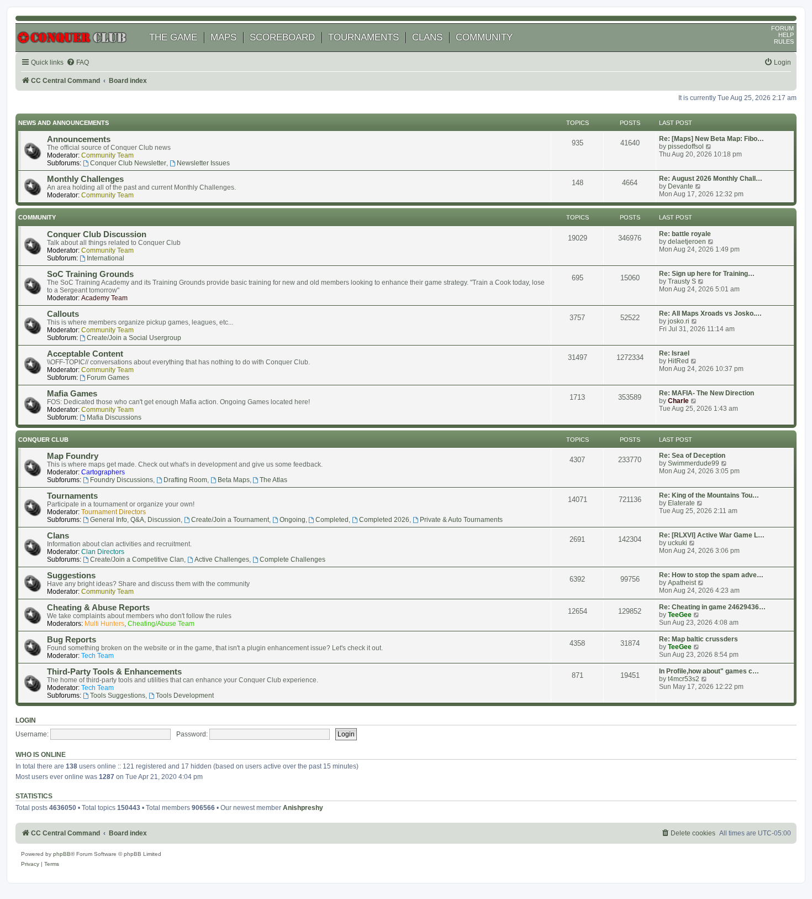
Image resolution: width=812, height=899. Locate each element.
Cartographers (103, 472)
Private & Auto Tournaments (461, 520)
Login (25, 720)
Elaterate (681, 503)
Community (37, 217)
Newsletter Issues (203, 163)
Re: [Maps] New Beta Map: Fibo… (711, 139)
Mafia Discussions (114, 417)
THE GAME (173, 37)
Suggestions (71, 575)
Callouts (63, 314)
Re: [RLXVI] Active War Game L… (711, 535)
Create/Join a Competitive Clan (137, 559)
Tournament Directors (113, 512)
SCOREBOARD (282, 37)
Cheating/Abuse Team (161, 624)
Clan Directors (102, 552)
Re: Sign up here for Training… (707, 274)
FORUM (782, 28)
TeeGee (680, 615)
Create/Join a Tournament (230, 520)
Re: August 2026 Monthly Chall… (710, 178)
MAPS (223, 37)
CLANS (427, 37)
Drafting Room (185, 480)
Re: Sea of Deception (692, 455)
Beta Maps (234, 480)
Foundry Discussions (121, 480)
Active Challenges (221, 559)
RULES (784, 41)
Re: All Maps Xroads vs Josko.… (710, 313)
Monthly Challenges (85, 179)
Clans (58, 535)
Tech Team (97, 656)
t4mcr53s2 (683, 679)
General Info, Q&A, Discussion (135, 520)
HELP (786, 35)
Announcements (78, 139)
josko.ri (678, 321)
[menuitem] (77, 62)
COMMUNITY (484, 37)
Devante (680, 186)
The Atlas (273, 480)
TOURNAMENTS (363, 37)
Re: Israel (674, 353)
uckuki (677, 543)
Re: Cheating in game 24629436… (712, 607)
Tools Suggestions (117, 695)
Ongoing (292, 520)
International (105, 258)
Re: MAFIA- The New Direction (706, 393)
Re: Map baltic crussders (698, 639)
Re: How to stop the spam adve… (711, 575)
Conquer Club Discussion (96, 234)
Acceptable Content (85, 353)
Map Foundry (72, 456)
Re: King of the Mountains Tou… (709, 495)
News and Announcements (63, 122)
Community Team (107, 155)
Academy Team (104, 298)
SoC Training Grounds (90, 274)
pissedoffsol (686, 146)
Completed (332, 520)
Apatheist (682, 583)
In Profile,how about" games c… (709, 671)
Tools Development (185, 695)
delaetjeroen (687, 241)
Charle (678, 401)
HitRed (678, 361)
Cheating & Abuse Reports (98, 607)
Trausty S (682, 281)
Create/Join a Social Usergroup (134, 338)
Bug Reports (71, 639)
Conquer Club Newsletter (128, 163)
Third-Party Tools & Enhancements (114, 671)
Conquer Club (43, 439)
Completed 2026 (384, 520)
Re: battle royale (685, 234)
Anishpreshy (303, 808)
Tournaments (72, 496)
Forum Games (108, 377)
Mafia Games (72, 393)
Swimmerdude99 (693, 463)
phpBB (62, 854)
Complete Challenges (292, 559)
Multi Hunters (104, 624)
